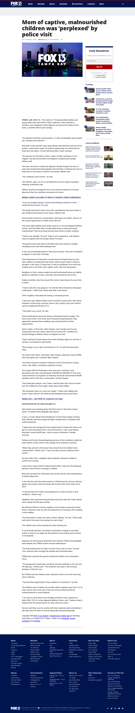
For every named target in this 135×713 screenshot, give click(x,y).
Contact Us (72, 691)
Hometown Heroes (74, 648)
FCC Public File (73, 686)
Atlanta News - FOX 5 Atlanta (56, 684)
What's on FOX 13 (35, 684)
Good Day (73, 640)
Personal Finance (16, 680)
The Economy (15, 682)
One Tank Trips (92, 650)
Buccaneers (53, 643)
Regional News (56, 673)
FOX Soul (110, 652)
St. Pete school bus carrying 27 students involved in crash (103, 111)
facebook (107, 708)
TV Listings (72, 678)
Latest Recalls (15, 678)
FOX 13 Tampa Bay (27, 39)
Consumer (14, 650)
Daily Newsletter (16, 665)
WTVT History (73, 682)
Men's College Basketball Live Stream (115, 689)
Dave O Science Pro (75, 656)
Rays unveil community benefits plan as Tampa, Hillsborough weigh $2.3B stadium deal (93, 166)
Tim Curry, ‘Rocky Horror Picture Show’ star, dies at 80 (94, 156)
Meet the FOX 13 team (76, 675)
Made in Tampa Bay (94, 654)
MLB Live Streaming (114, 681)
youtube (118, 708)
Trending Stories (35, 680)
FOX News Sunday (16, 663)
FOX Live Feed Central (114, 654)
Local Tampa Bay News (18, 645)
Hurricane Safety (35, 654)
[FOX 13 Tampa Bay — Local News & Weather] (17, 4)
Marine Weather (35, 650)
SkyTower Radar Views (37, 643)
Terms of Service (100, 77)
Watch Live (112, 640)
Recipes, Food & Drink (95, 656)
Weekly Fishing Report (56, 654)
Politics (13, 654)
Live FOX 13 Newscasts (115, 645)
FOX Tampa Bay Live (114, 659)
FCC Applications (74, 689)
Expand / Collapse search (123, 4)
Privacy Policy (101, 75)
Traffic (71, 643)
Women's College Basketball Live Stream (114, 693)
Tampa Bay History (94, 659)
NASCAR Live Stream (114, 684)
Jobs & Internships (74, 680)
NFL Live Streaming (113, 675)
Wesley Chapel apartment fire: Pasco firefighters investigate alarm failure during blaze (104, 131)
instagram (115, 708)
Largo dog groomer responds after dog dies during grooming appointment (93, 184)
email (122, 708)
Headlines (33, 675)
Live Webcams (34, 648)
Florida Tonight (92, 645)
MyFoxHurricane (35, 659)
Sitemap (13, 667)
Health (13, 652)
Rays (51, 645)
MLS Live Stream (113, 698)
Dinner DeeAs (92, 648)
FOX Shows (33, 682)
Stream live (91, 678)
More (102, 4)
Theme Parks (92, 652)
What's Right (92, 643)
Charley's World (73, 645)
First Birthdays (73, 654)
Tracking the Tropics (36, 656)
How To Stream (112, 643)
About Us (73, 673)
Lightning (52, 648)
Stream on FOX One (116, 673)
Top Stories (14, 643)
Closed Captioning (74, 684)
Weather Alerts (34, 652)
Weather (33, 640)
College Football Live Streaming (114, 678)
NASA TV (110, 656)
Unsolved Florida (16, 659)
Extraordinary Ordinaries (76, 650)
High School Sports (55, 656)
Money (14, 673)
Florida (13, 648)
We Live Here (93, 640)
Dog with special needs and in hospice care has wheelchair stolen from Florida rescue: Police (94, 175)
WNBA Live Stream (113, 696)
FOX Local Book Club (36, 678)
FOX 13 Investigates (17, 656)
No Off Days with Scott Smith (56, 650)
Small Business (15, 684)
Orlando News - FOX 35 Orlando (57, 676)
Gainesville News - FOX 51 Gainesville (57, 680)
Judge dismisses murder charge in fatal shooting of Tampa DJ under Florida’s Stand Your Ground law (93, 149)
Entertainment (36, 673)
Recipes (71, 652)
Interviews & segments (95, 680)
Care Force (91, 661)
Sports (52, 640)
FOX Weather (34, 661)
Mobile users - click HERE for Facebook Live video (42, 399)
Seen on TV (14, 661)
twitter (111, 708)
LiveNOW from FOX (113, 648)
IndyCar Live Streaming (114, 686)
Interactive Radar (35, 645)
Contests (33, 686)
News (34, 39)
